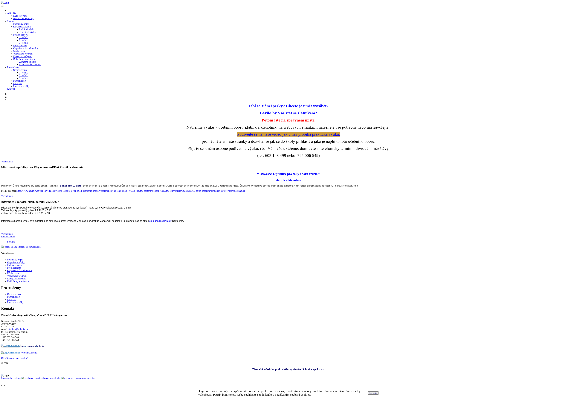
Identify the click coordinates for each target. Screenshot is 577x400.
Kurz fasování (20, 15)
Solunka (11, 241)
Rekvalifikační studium (30, 64)
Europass (17, 83)
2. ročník (23, 40)
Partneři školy (19, 80)
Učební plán (19, 51)
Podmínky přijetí (21, 24)
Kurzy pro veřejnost (22, 56)
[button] (5, 236)
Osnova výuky (20, 70)
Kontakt (11, 89)
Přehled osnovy (20, 34)
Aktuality (11, 13)
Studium (11, 21)
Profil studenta (20, 45)
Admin (17, 378)
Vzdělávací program (22, 53)
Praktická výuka (27, 29)
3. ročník (23, 43)
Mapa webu (6, 378)
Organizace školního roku (25, 48)
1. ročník (23, 37)
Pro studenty (13, 67)
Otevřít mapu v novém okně (14, 358)
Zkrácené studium (27, 62)
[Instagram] (10, 352)
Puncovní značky (21, 86)
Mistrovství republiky (23, 18)
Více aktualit (7, 161)
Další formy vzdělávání (24, 59)
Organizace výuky (22, 26)
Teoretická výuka (27, 32)
